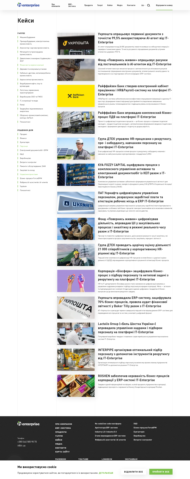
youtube (83, 459)
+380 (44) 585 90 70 (27, 441)
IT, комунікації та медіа (29, 100)
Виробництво (25, 158)
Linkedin (107, 459)
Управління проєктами (29, 174)
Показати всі (25, 122)
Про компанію (63, 424)
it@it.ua (21, 445)
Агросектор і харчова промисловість (34, 48)
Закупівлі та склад (27, 170)
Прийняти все (160, 472)
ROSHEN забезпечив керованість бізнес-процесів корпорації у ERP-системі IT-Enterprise (133, 378)
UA (142, 5)
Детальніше (106, 473)
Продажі (23, 134)
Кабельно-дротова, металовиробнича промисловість (35, 74)
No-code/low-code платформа (108, 423)
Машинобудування (27, 37)
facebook (60, 459)
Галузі (59, 436)
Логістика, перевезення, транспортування (29, 91)
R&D (22, 154)
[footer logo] (28, 425)
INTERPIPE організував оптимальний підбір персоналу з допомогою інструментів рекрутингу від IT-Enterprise (133, 354)
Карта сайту (62, 452)
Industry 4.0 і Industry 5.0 (106, 432)
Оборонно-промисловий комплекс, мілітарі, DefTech (34, 116)
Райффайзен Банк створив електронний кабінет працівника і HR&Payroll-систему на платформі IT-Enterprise (135, 90)
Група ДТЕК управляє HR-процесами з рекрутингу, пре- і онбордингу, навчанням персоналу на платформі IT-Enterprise (135, 143)
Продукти (61, 432)
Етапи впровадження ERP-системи (110, 436)
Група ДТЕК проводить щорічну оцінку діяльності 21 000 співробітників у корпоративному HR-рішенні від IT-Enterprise (134, 249)
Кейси (58, 440)
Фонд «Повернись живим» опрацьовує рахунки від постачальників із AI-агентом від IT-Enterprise (134, 62)
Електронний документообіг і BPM (34, 150)
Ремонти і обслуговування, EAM (33, 166)
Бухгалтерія (24, 142)
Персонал (24, 146)
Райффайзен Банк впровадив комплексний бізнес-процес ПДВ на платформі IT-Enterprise (135, 115)
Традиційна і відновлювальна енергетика (31, 109)
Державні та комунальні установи (33, 69)
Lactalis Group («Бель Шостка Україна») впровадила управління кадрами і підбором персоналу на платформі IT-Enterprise (130, 328)
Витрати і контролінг (28, 162)
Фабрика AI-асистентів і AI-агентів (34, 182)
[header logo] (28, 6)
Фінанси (23, 138)
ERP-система (63, 428)
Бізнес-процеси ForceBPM (31, 178)
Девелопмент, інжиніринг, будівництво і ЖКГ (35, 59)
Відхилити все (133, 472)
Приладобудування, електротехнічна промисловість (34, 42)
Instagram (131, 459)
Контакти (60, 448)
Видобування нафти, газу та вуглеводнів (31, 84)
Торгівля (23, 186)
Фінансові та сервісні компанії (32, 65)
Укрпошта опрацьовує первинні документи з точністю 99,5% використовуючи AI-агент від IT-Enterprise (133, 38)
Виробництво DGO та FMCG (31, 96)
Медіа (58, 444)
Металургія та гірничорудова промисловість (31, 53)
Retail (22, 104)
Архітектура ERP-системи (106, 427)
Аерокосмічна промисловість (31, 79)
